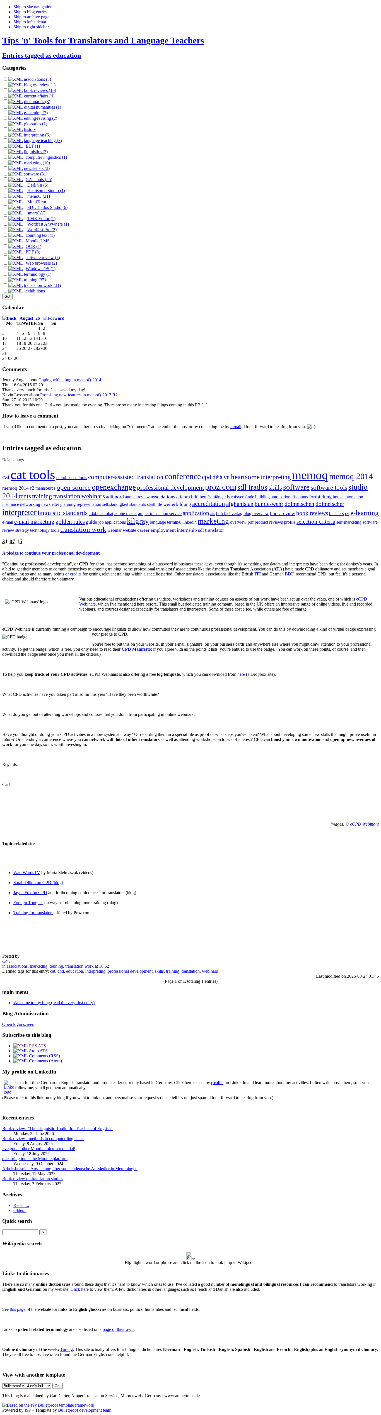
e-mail (235, 426)
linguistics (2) (36, 151)
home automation (348, 496)
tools (55, 530)
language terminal (165, 522)
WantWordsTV (26, 872)
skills (275, 487)
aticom (183, 496)
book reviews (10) (40, 90)
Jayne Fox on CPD (30, 892)
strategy (22, 530)
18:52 (104, 966)
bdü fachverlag (229, 513)
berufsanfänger (213, 496)
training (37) (35, 279)
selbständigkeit (115, 504)
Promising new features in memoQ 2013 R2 (79, 394)
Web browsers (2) (41, 263)
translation (66, 496)
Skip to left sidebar (29, 21)
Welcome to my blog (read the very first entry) (54, 1002)
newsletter (50, 504)
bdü (195, 496)
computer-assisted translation (125, 477)
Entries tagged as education (41, 55)
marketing (213, 521)
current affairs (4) (39, 96)
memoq (310, 475)
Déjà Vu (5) (37, 185)
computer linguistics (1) (46, 157)
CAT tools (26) (39, 179)
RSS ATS (37, 1045)
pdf (251, 522)
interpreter (19, 512)
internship (187, 530)
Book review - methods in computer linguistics (43, 1138)
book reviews (312, 513)
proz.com (220, 486)
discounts (299, 496)
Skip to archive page (31, 16)
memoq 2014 (351, 476)
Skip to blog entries (30, 11)
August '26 (30, 318)
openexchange (114, 487)
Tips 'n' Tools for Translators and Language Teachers (103, 40)
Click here (80, 1289)
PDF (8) (33, 252)
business (336, 513)
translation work (83, 529)
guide (91, 522)
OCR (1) (33, 246)
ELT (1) (33, 146)
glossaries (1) (35, 123)
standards (137, 504)
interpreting (276, 477)
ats (212, 513)
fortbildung (320, 496)
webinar (114, 530)
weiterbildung (177, 504)
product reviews (269, 522)
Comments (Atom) (45, 1060)
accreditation (208, 503)
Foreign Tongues (28, 902)
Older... (19, 1210)
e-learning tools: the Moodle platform (34, 1158)
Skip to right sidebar (31, 27)
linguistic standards (63, 512)
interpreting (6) (37, 135)
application (196, 513)
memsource (45, 488)
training (42, 496)
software (296, 487)
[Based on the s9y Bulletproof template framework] (48, 1405)
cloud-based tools (71, 477)
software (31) (35, 174)
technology (40, 530)
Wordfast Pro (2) (42, 229)
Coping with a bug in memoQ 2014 (69, 379)
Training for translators (33, 912)
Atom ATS (38, 1050)
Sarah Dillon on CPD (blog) (38, 882)
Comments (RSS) (44, 1055)
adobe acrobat (101, 513)
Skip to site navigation (32, 6)
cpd (206, 477)
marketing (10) (37, 162)
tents (25, 496)
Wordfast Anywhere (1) (48, 224)
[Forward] (53, 318)
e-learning (364, 512)
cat (5, 477)
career (143, 530)
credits (75, 574)
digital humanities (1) (42, 107)
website (129, 530)
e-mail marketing (34, 522)
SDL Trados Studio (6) (47, 207)
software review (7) (43, 257)
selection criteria (315, 522)
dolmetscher (329, 504)
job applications (112, 522)
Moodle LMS (38, 240)
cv (347, 513)
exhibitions (35, 291)
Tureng (66, 1349)
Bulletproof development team (84, 1410)
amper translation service (160, 513)
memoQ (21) (38, 196)
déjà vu (221, 477)
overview (238, 522)
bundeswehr (269, 504)
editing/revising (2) (40, 118)
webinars (93, 496)
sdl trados (252, 487)
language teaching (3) (43, 140)
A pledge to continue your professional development (51, 553)
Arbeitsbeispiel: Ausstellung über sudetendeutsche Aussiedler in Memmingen (70, 1168)
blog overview (256, 513)
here (241, 674)
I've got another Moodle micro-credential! (38, 1148)
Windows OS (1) (41, 268)
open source (74, 487)
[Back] (9, 318)
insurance (10, 504)
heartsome (245, 476)
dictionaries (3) (37, 101)
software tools (329, 487)
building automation (272, 496)
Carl (6, 961)
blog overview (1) (40, 84)
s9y (28, 1410)
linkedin (189, 522)
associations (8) (37, 79)
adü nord (115, 496)
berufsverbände (240, 496)
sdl (201, 530)
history (30, 129)
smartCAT (36, 213)
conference (183, 476)
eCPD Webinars (364, 824)
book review (282, 513)
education (74, 971)
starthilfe (154, 504)
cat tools (33, 474)
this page (17, 1309)
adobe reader (125, 513)
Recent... (21, 1205)
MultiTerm (36, 201)
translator (214, 530)
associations (163, 496)
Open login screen (18, 1024)
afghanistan (240, 504)
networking (30, 504)
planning (68, 504)
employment (163, 530)
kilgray (138, 521)
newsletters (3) (37, 168)
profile (289, 522)
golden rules (70, 522)
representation (89, 504)
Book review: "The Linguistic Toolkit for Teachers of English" (57, 1128)
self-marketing (348, 522)
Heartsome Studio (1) (46, 190)
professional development (170, 487)
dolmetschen (299, 504)
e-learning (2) (36, 112)
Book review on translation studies (32, 1178)
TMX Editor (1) (41, 218)
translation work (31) (42, 285)
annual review (137, 496)
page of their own (118, 1329)
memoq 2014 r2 (18, 488)
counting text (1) (40, 235)
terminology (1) (37, 274)
